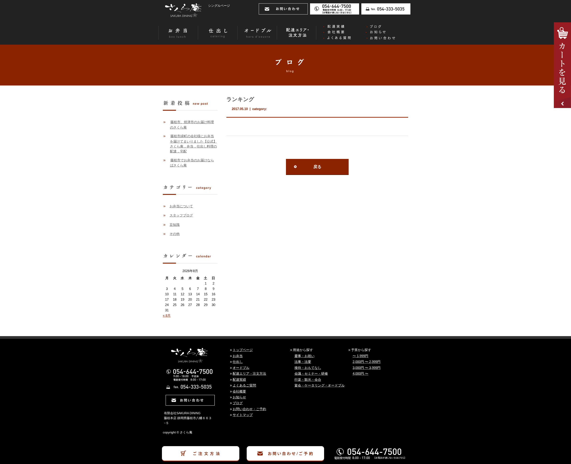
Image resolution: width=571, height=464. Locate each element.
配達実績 (239, 379)
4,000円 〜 (360, 373)
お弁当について (181, 206)
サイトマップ (243, 415)
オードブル (241, 368)
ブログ (238, 403)
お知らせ (239, 397)
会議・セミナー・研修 (311, 373)
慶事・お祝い (304, 356)
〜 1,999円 (360, 356)
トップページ (243, 350)
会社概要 (239, 391)
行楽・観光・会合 (307, 379)
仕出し (238, 362)
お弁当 (238, 356)
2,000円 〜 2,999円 (367, 362)
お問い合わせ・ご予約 (249, 409)
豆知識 (175, 225)
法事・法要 (302, 362)
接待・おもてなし (307, 368)
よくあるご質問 (244, 385)
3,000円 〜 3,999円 (367, 368)
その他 (175, 234)
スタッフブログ (181, 215)
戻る (317, 166)
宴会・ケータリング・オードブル (319, 385)
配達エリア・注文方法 (249, 373)
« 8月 (167, 315)
